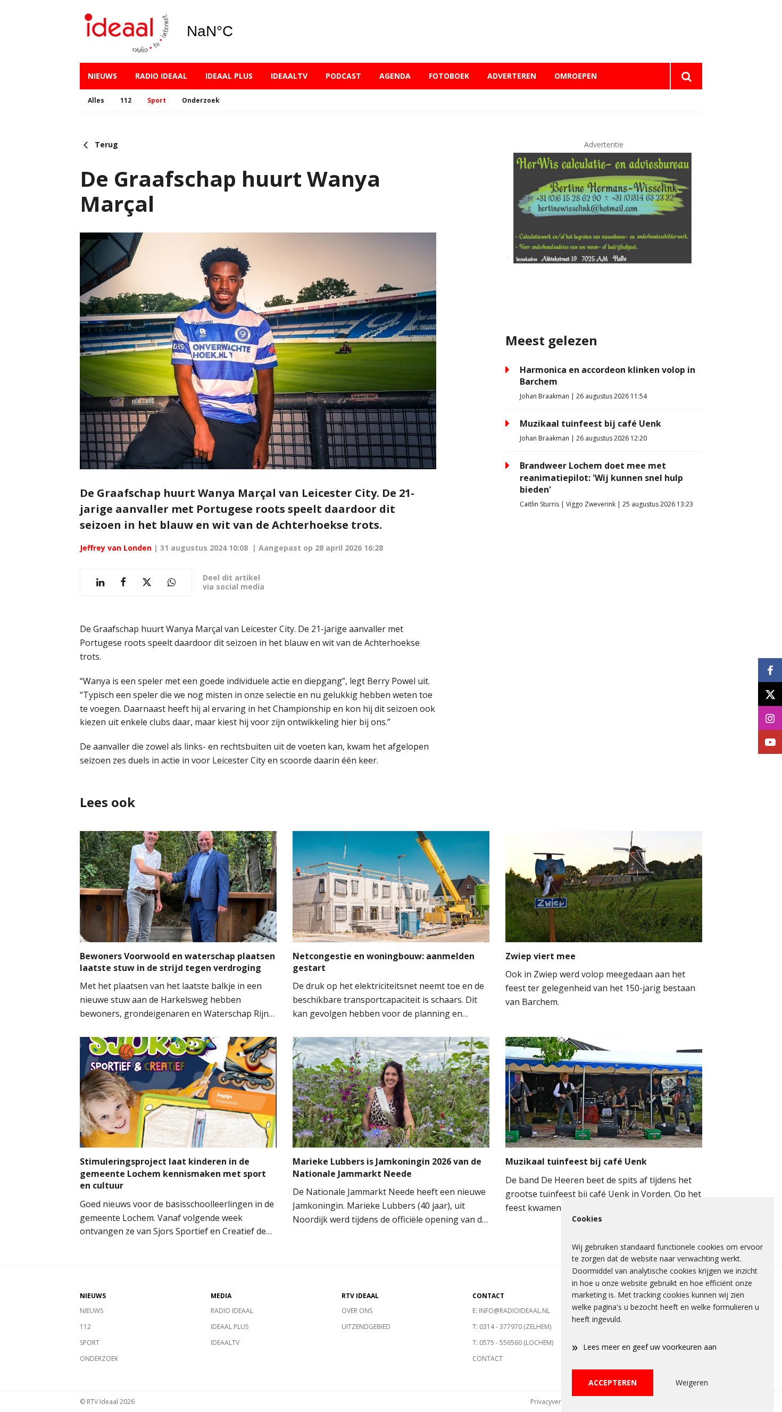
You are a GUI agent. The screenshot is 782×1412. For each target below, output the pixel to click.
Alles (96, 100)
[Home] (125, 31)
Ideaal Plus (229, 76)
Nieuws (102, 76)
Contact (487, 1358)
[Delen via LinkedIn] (100, 582)
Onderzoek (201, 100)
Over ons (357, 1310)
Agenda (395, 76)
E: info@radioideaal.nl (511, 1310)
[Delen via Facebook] (123, 582)
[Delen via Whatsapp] (172, 582)
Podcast (343, 76)
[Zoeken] (686, 76)
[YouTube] (770, 742)
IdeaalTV (289, 76)
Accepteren (612, 1382)
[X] (770, 694)
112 (125, 100)
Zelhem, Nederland (237, 31)
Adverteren (511, 76)
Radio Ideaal (161, 76)
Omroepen (575, 76)
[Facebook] (770, 670)
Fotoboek (449, 76)
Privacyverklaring (555, 1401)
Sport (156, 100)
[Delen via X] (147, 582)
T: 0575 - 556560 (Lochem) (512, 1342)
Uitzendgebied (366, 1326)
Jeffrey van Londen (116, 548)
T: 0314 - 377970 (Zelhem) (511, 1326)
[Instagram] (770, 718)
